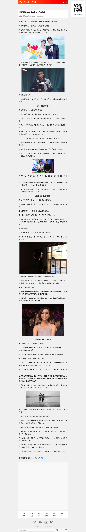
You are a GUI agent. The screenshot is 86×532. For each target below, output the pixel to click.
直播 (31, 513)
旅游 (46, 516)
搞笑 (24, 516)
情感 (39, 516)
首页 (34, 522)
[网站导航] (66, 2)
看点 (54, 513)
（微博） (43, 458)
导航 (40, 522)
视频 (24, 513)
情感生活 (34, 2)
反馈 (45, 522)
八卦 (31, 516)
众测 (61, 516)
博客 (46, 513)
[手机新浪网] (20, 2)
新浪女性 (26, 2)
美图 (39, 513)
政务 (61, 513)
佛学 (54, 516)
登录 (51, 522)
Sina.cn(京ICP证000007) (39, 526)
